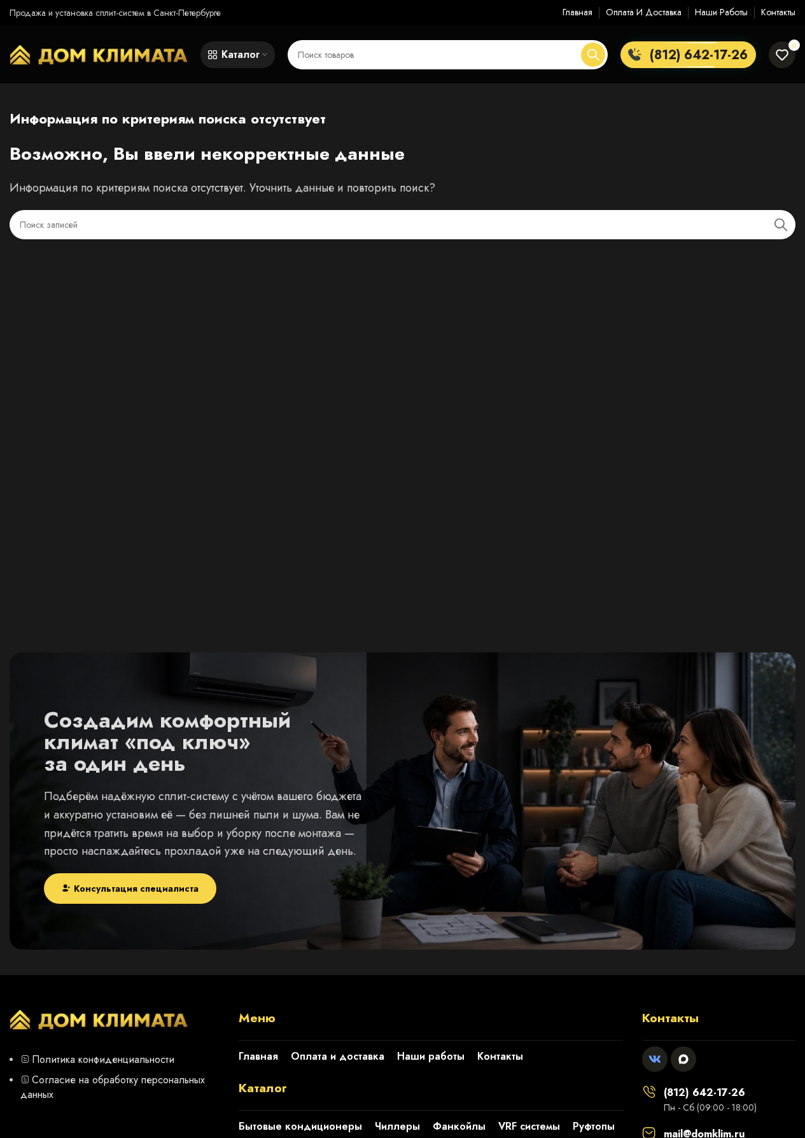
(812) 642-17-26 (704, 1092)
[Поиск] (593, 55)
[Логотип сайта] (99, 53)
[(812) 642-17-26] (649, 1092)
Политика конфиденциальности (103, 1059)
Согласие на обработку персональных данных (112, 1086)
